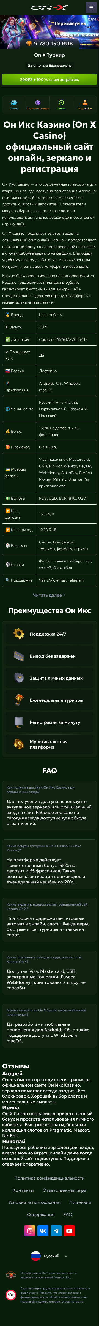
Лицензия (80, 1202)
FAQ (67, 1214)
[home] (49, 7)
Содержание (40, 1214)
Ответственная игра (64, 1190)
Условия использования (34, 1202)
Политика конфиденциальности (49, 1178)
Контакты (23, 1190)
